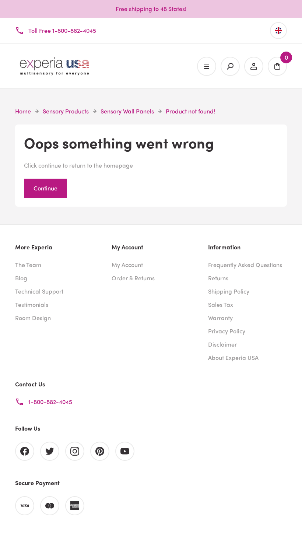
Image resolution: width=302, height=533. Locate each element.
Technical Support (39, 291)
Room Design (33, 317)
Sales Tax (220, 304)
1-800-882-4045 (50, 401)
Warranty (220, 317)
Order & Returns (133, 278)
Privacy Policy (226, 331)
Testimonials (31, 304)
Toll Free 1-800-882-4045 (62, 30)
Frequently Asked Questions (245, 264)
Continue (45, 188)
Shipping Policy (228, 291)
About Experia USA (233, 357)
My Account (127, 264)
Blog (21, 278)
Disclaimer (222, 344)
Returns (218, 278)
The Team (28, 264)
